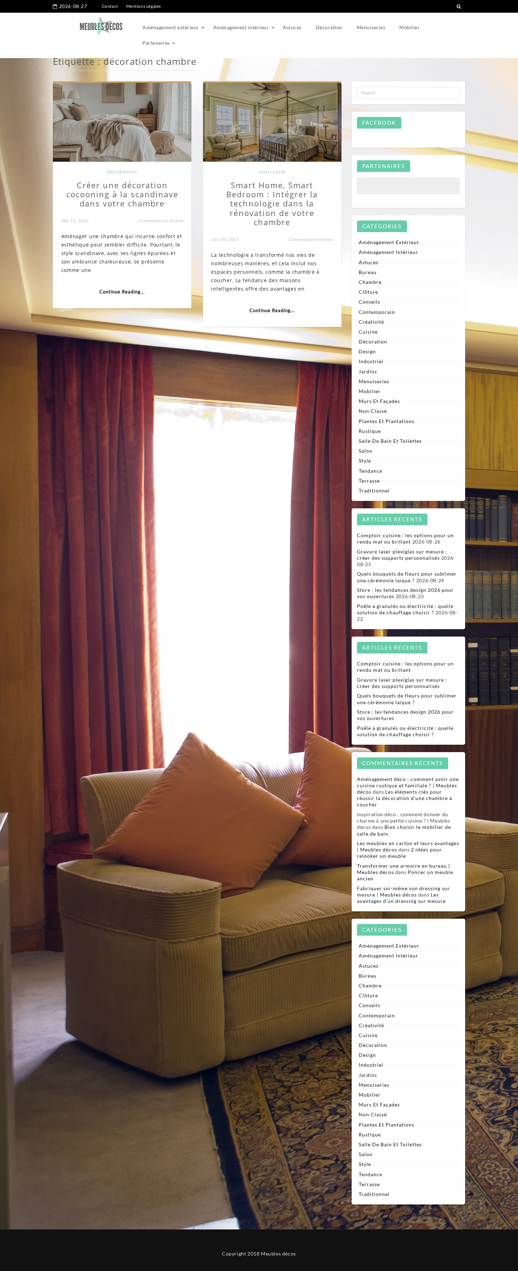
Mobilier (409, 27)
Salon (365, 451)
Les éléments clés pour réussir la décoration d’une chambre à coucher (404, 798)
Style (365, 461)
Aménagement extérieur (170, 27)
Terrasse (369, 481)
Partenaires (156, 43)
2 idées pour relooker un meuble (399, 853)
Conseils (369, 302)
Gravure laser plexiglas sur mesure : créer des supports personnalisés (402, 554)
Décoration (329, 27)
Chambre (370, 282)
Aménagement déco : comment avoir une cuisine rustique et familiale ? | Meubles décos (408, 785)
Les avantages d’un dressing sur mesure (401, 898)
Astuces (292, 27)
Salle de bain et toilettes (390, 441)
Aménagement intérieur (241, 27)
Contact (110, 6)
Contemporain (377, 312)
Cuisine (368, 332)
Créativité (371, 322)
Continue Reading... (122, 291)
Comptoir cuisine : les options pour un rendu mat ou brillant (405, 538)
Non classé (272, 172)
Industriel (371, 361)
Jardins (368, 371)
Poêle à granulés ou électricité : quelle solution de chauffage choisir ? (405, 609)
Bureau (368, 272)
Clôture (368, 292)
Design (367, 351)
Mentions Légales (143, 6)
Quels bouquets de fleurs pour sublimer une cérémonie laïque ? (407, 577)
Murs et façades (379, 401)
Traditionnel (374, 491)
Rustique (370, 431)
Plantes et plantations (386, 421)
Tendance (370, 471)
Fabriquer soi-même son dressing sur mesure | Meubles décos (403, 891)
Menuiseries (371, 27)
